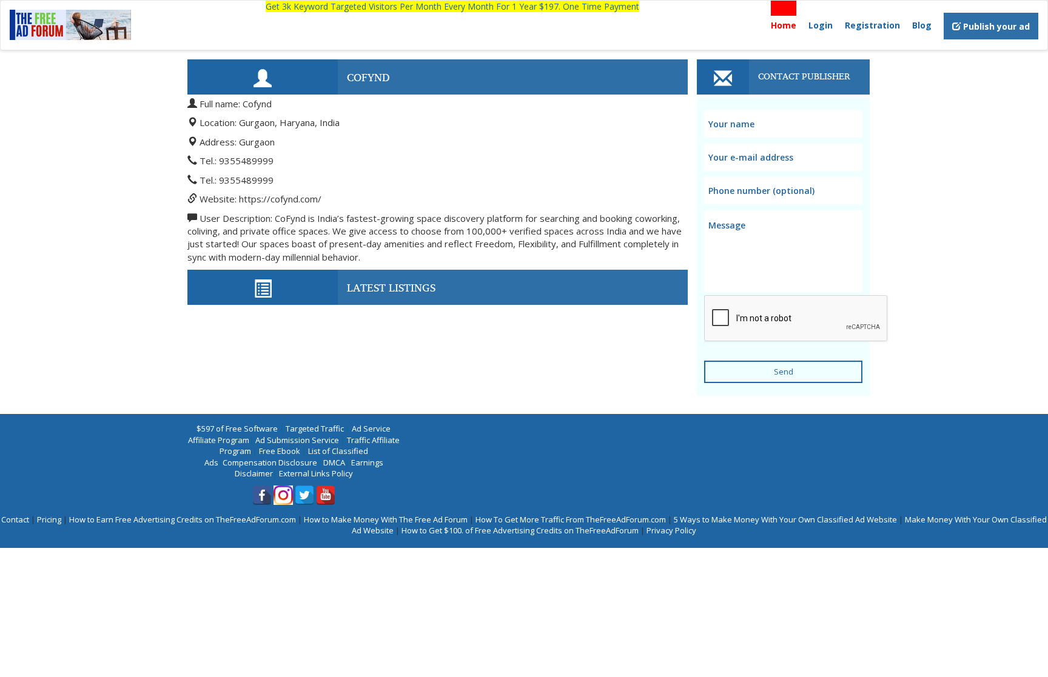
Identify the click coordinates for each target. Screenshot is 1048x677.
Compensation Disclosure (270, 462)
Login (820, 25)
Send (783, 371)
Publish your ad (995, 26)
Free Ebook (279, 450)
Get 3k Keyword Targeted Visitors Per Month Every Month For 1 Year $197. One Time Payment (452, 6)
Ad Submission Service (297, 440)
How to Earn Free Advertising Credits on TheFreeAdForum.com (182, 519)
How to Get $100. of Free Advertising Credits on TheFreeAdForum (520, 530)
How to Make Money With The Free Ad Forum (386, 519)
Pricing (49, 519)
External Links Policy (316, 473)
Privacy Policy (671, 530)
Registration (872, 25)
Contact (15, 519)
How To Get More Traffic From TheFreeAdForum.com (570, 519)
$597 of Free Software (237, 428)
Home (783, 25)
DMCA (334, 462)
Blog (922, 25)
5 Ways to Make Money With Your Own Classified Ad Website (785, 519)
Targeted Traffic (315, 428)
